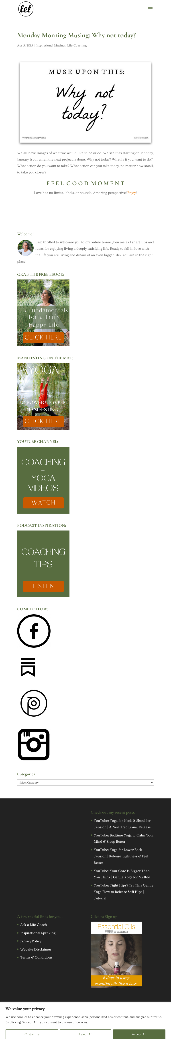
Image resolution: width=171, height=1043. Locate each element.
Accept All (139, 1034)
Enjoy (131, 193)
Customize (31, 1034)
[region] (85, 1022)
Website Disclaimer (35, 949)
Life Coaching (77, 45)
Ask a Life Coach (33, 925)
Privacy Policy (30, 941)
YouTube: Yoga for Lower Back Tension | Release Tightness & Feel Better (121, 856)
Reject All (85, 1034)
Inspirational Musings (51, 45)
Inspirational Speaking (37, 933)
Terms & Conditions (36, 957)
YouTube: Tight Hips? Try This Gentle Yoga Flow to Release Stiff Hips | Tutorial (123, 891)
